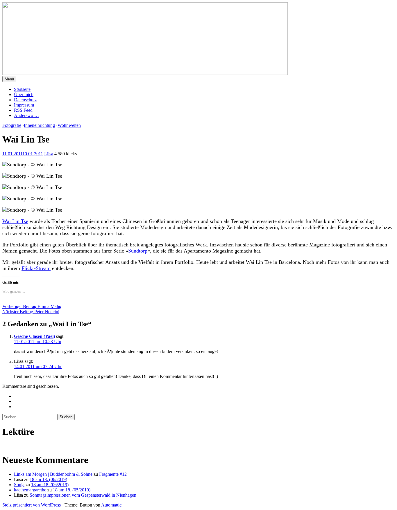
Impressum (24, 104)
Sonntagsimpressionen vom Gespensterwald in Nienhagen (83, 495)
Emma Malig (31, 306)
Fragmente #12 (113, 474)
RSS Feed (23, 110)
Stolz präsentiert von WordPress (31, 504)
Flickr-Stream (36, 268)
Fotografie (11, 125)
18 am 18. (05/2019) (71, 489)
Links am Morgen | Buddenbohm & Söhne (53, 474)
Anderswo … (26, 115)
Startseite (22, 89)
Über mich (23, 94)
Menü (9, 79)
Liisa (48, 153)
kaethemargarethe (30, 489)
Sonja (19, 484)
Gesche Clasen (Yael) (34, 336)
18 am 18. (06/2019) (48, 479)
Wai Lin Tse (15, 221)
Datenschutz (25, 99)
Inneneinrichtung (39, 125)
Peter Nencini (30, 311)
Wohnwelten (69, 125)
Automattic (111, 504)
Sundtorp (137, 251)
